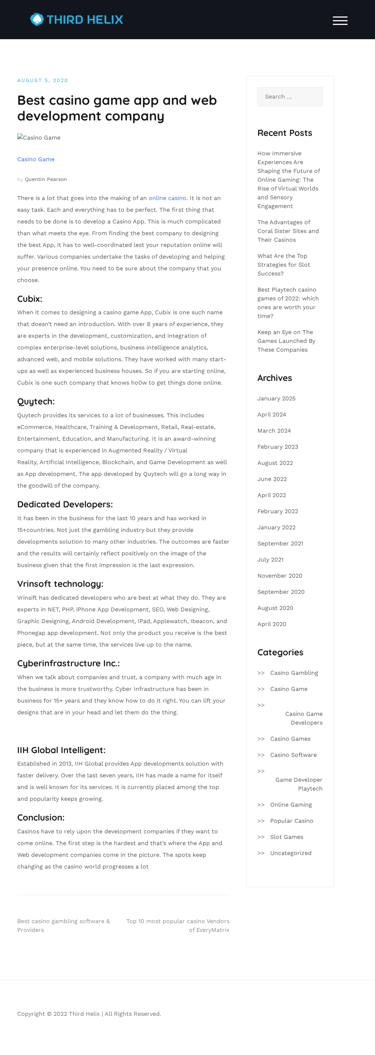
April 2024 (271, 414)
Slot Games (286, 836)
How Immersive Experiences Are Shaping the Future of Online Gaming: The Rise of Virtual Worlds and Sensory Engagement (288, 180)
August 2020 (275, 607)
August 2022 (275, 462)
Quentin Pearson (46, 179)
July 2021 (270, 559)
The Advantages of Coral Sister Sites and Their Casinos (288, 231)
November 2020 (279, 575)
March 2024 (274, 430)
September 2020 (281, 591)
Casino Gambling (294, 672)
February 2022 (277, 511)
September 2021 (280, 543)
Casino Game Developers (304, 718)
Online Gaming (291, 804)
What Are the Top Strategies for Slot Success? (283, 264)
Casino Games (290, 738)
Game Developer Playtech (299, 784)
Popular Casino (291, 820)
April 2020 (271, 624)
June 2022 (272, 478)
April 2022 (271, 495)
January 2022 (276, 527)
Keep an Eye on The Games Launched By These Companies (286, 341)
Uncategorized (291, 852)
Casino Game (36, 159)
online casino (167, 198)
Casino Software (293, 754)
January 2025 (276, 398)
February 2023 (277, 446)
